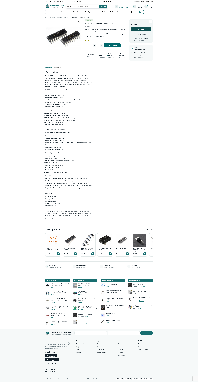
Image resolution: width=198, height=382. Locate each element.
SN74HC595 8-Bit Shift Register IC (69, 248)
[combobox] (89, 6)
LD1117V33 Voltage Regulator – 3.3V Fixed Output (139, 249)
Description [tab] (49, 67)
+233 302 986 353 (50, 369)
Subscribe (147, 333)
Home (62, 12)
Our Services (105, 12)
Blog (89, 12)
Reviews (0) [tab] (57, 67)
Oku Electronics (57, 6)
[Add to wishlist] (150, 21)
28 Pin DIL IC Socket (121, 248)
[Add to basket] (58, 253)
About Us (83, 12)
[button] (79, 21)
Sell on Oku (147, 12)
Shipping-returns (96, 12)
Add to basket (113, 45)
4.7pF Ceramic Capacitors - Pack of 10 (52, 248)
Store (67, 12)
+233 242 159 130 (50, 371)
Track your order (114, 12)
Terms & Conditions (75, 12)
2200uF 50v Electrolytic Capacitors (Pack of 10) (87, 248)
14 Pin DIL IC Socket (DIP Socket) (105, 248)
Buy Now (141, 29)
